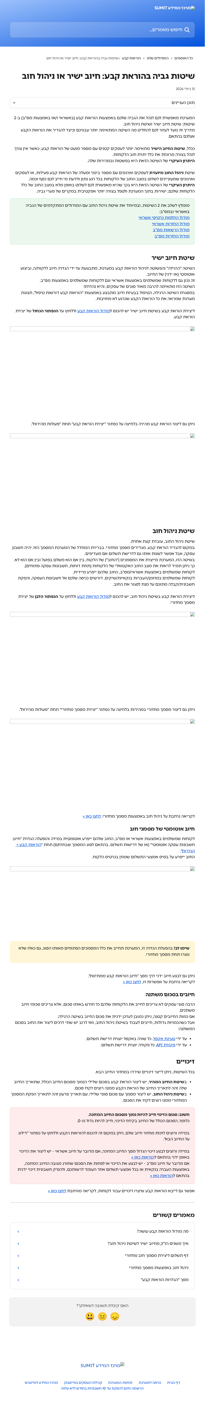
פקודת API (165, 1045)
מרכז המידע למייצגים (41, 1383)
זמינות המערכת (120, 1383)
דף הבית (173, 1383)
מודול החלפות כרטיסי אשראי (164, 217)
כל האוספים (184, 58)
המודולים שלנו (158, 58)
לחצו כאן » (92, 816)
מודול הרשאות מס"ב (171, 229)
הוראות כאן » (142, 1157)
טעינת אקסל (164, 1038)
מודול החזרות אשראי (171, 223)
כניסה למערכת (150, 1383)
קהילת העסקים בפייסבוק (83, 1383)
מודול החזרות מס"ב (172, 236)
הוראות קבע (131, 58)
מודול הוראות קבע (93, 311)
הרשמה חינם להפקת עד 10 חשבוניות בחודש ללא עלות (102, 1388)
